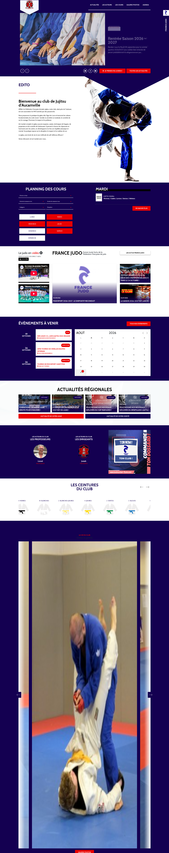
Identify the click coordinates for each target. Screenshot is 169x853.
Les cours (119, 5)
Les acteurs (107, 5)
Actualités (94, 5)
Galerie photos (133, 5)
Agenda (146, 5)
